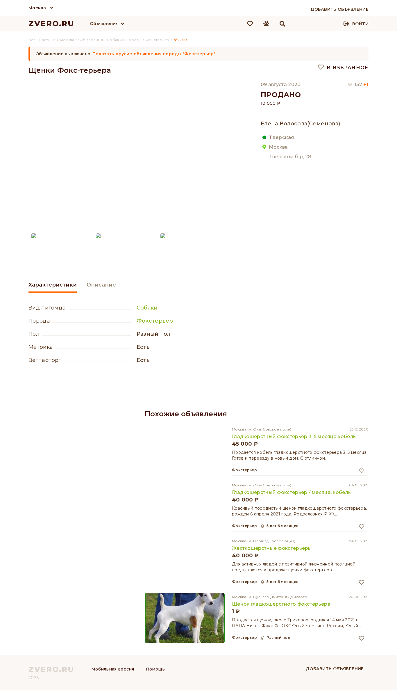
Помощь (155, 669)
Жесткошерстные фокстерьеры (272, 548)
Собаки (147, 308)
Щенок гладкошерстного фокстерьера (281, 604)
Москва (37, 7)
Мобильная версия (112, 669)
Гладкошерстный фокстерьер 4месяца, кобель (291, 492)
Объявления (104, 23)
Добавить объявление (335, 668)
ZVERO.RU (51, 23)
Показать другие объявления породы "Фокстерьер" (154, 53)
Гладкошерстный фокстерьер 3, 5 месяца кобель (294, 436)
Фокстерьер (155, 321)
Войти (360, 23)
